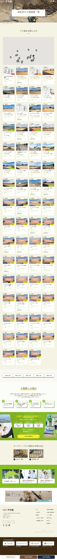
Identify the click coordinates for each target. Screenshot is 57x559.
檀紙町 (5, 307)
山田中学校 (36, 79)
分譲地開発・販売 (39, 520)
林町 (18, 250)
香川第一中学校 (50, 155)
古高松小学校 (19, 326)
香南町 (32, 156)
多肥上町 (5, 250)
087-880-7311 (7, 514)
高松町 (45, 100)
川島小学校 (45, 79)
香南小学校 (32, 155)
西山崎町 (5, 192)
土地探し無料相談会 (50, 512)
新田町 (37, 270)
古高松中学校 (19, 211)
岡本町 (5, 156)
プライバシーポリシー (50, 530)
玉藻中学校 (10, 80)
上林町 (5, 138)
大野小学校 (45, 155)
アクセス (8, 522)
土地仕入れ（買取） (40, 517)
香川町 (45, 156)
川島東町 (5, 100)
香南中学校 (36, 155)
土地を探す (7, 23)
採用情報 (48, 523)
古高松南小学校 (20, 210)
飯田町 (18, 192)
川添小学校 (5, 116)
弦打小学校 (19, 191)
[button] (28, 49)
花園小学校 (5, 80)
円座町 (32, 192)
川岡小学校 (5, 155)
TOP (3, 23)
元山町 (45, 307)
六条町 (45, 250)
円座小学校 (5, 191)
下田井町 (5, 117)
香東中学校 (10, 155)
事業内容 (37, 515)
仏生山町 (19, 308)
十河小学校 (32, 79)
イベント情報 (49, 515)
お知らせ (48, 520)
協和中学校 (22, 79)
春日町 (23, 211)
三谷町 (45, 211)
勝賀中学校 (23, 191)
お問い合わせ (49, 517)
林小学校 (19, 79)
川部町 (18, 157)
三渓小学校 (45, 210)
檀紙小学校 (5, 288)
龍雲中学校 (49, 210)
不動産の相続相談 (50, 509)
